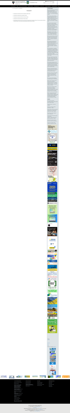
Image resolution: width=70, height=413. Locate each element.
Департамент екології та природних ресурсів (17, 391)
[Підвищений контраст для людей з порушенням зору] (45, 1)
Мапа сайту (35, 407)
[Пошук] (53, 2)
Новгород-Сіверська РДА (51, 384)
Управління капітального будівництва (18, 394)
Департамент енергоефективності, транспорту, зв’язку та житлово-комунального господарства (17, 386)
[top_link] (59, 6)
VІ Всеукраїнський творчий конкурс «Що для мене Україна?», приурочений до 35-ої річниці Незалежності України (52, 117)
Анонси (48, 99)
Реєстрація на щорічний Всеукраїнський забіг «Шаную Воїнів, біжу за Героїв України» (52, 101)
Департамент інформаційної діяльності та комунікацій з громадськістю (18, 389)
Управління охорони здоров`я (17, 398)
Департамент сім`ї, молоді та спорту (18, 390)
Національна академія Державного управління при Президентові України (29, 384)
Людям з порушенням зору (50, 1)
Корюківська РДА (50, 382)
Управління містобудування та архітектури (17, 396)
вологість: (48, 342)
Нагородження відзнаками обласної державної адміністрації (22, 13)
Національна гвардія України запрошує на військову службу (51, 123)
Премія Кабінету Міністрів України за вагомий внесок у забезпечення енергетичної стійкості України (52, 110)
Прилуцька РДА (50, 385)
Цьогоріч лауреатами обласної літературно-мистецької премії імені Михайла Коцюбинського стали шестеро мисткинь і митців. (52, 69)
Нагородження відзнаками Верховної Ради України (21, 18)
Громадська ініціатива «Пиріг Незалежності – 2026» (51, 107)
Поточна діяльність (16, 8)
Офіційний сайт (17, 3)
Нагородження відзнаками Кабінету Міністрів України (21, 16)
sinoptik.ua (54, 346)
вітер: (48, 345)
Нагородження (20, 8)
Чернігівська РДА (50, 386)
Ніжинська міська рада (39, 385)
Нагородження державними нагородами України (20, 15)
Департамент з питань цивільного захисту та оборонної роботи (18, 393)
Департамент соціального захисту (17, 384)
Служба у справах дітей (16, 399)
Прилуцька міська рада (39, 383)
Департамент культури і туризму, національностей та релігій (17, 387)
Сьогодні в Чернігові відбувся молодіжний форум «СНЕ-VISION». (52, 78)
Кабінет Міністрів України (28, 382)
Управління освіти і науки (16, 397)
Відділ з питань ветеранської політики (18, 400)
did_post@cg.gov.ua (40, 409)
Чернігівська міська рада (39, 382)
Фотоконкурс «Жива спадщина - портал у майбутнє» (51, 113)
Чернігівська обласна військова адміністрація (20, 2)
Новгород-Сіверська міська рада (40, 384)
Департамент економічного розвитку (18, 382)
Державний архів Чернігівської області (18, 401)
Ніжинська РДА (50, 383)
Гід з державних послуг (33, 2)
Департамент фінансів (16, 383)
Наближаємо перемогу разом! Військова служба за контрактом (52, 120)
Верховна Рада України (28, 383)
